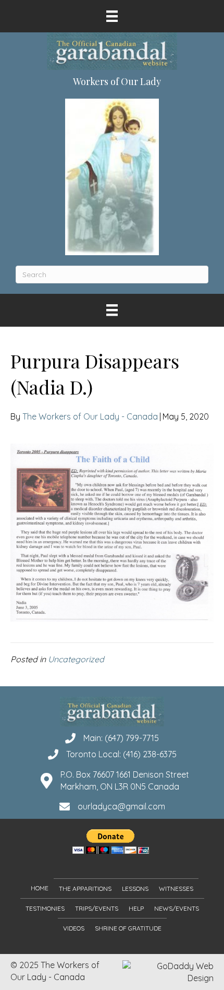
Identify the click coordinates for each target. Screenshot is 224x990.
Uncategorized (76, 659)
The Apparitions (85, 888)
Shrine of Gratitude (128, 928)
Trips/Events (96, 908)
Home (39, 888)
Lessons (135, 888)
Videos (73, 928)
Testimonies (45, 908)
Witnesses (176, 888)
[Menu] (112, 16)
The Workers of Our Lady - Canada (90, 416)
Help (136, 908)
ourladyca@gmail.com (121, 806)
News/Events (176, 908)
